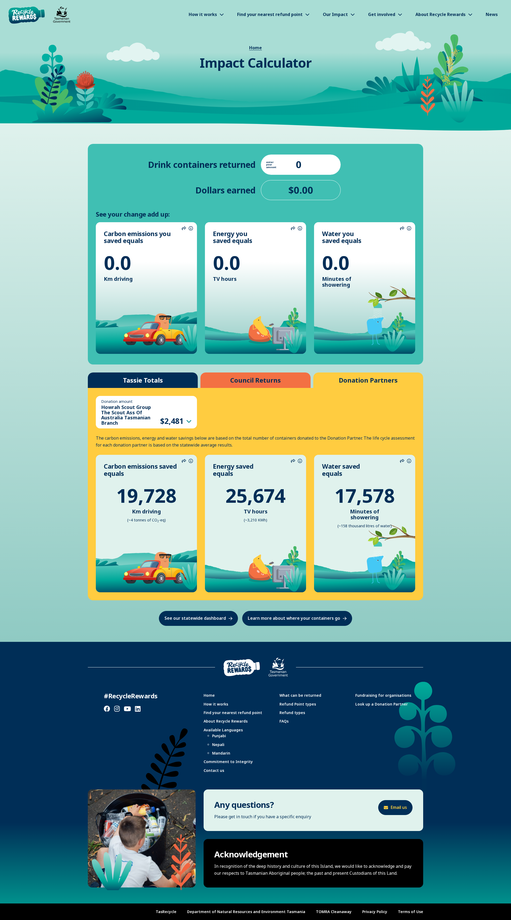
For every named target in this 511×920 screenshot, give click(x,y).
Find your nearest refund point (233, 712)
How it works (216, 704)
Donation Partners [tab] (368, 380)
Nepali (218, 744)
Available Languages (223, 729)
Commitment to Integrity (228, 761)
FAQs (284, 721)
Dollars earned (225, 190)
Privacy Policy (374, 911)
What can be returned (300, 695)
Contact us (214, 770)
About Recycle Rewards (226, 721)
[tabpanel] (255, 494)
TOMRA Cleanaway (334, 911)
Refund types (292, 712)
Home (255, 48)
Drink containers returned (202, 164)
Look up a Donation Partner (381, 704)
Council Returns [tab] (255, 380)
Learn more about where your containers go (294, 618)
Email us (399, 807)
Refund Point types (297, 704)
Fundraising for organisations (383, 695)
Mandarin (221, 753)
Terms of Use (410, 911)
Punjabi (219, 735)
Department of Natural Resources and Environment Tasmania (246, 911)
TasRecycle (166, 911)
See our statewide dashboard (195, 618)
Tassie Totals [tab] (143, 380)
